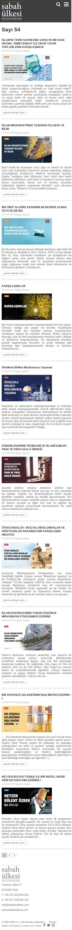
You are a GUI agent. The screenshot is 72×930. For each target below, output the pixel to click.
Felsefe (18, 51)
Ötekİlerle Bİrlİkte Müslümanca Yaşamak (27, 367)
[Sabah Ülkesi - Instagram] (53, 925)
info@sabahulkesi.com (15, 904)
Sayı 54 (26, 51)
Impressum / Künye (32, 925)
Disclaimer (16, 925)
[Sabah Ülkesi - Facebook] (44, 925)
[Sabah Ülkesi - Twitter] (48, 925)
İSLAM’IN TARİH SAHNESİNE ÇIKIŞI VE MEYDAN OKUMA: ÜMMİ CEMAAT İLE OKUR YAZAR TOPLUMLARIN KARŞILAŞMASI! (33, 43)
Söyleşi (26, 784)
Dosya (18, 371)
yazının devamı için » (15, 112)
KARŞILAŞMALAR (14, 286)
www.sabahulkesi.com (15, 909)
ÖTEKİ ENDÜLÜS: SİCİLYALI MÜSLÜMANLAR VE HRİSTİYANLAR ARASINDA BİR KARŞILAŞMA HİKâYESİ (33, 531)
